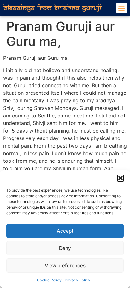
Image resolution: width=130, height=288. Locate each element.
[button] (120, 178)
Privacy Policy (77, 280)
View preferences (65, 265)
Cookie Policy (49, 280)
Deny (65, 248)
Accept (65, 231)
